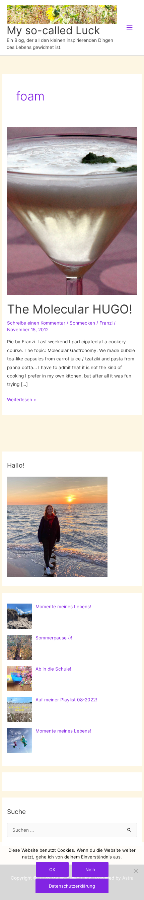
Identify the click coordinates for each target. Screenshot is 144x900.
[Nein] (135, 871)
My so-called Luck (53, 30)
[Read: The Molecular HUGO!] (72, 210)
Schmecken (82, 323)
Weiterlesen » (21, 400)
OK (52, 869)
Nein (90, 869)
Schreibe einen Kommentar (36, 323)
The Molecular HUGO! (69, 309)
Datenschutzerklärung (72, 886)
